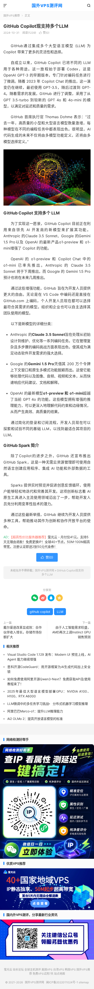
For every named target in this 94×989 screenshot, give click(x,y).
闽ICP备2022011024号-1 (62, 982)
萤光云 (8, 969)
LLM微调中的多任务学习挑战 (28, 704)
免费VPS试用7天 (43, 973)
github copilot (40, 612)
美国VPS (47, 969)
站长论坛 (18, 969)
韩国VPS (70, 969)
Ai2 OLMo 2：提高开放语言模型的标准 (35, 719)
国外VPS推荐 (11, 15)
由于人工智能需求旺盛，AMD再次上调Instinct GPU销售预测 (71, 632)
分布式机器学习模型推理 (70, 704)
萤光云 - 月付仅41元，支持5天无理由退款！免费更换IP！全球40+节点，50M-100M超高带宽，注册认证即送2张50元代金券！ (46, 541)
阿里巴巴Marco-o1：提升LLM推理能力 (35, 711)
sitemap (84, 982)
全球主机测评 (32, 969)
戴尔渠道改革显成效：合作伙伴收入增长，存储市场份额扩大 (22, 632)
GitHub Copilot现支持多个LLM (35, 26)
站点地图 (59, 973)
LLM (60, 612)
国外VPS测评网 (47, 5)
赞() (44, 32)
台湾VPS (58, 969)
